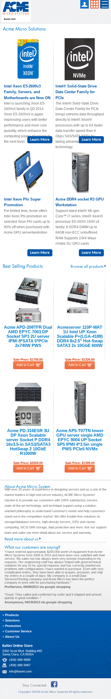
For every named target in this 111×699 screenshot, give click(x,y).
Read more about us (21, 538)
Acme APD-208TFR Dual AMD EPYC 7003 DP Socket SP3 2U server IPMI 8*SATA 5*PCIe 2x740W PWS (28, 336)
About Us (12, 636)
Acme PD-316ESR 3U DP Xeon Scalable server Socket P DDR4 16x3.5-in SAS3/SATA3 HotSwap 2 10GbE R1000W (28, 442)
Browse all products (87, 266)
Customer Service (18, 631)
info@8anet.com (20, 671)
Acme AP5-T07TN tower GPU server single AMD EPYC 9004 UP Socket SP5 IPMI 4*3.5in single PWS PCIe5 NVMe (79, 439)
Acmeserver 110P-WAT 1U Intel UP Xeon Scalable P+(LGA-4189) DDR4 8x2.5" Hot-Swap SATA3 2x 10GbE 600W (80, 336)
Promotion (13, 626)
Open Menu (104, 4)
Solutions (12, 620)
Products (12, 615)
